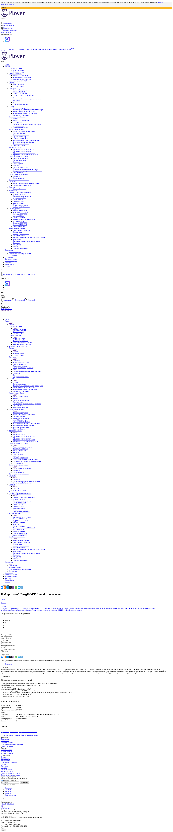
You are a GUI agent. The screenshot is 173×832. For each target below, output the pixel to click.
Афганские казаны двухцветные (24, 149)
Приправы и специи (20, 93)
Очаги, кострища (18, 178)
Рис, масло (16, 101)
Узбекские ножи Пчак (20, 128)
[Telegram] (21, 587)
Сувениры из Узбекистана (22, 185)
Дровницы (16, 176)
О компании (9, 250)
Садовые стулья (18, 201)
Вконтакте (8, 788)
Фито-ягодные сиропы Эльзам (23, 142)
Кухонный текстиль (19, 189)
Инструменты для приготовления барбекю (27, 171)
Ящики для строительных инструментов (27, 241)
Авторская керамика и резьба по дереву (26, 183)
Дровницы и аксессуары (21, 115)
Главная (7, 65)
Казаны (15, 119)
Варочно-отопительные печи (19, 180)
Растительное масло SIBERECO (24, 219)
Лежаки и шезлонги (19, 194)
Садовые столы (18, 200)
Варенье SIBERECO (20, 210)
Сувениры (13, 182)
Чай (14, 102)
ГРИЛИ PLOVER (15, 74)
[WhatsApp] (16, 587)
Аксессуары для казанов (21, 120)
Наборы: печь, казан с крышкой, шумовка (27, 124)
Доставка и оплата (11, 259)
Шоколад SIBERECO (20, 223)
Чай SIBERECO (18, 221)
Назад (11, 323)
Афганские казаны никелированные (25, 155)
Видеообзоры (9, 264)
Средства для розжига (20, 167)
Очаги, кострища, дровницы (19, 174)
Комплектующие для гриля (22, 79)
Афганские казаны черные (22, 151)
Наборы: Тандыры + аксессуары (24, 111)
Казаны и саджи (6, 769)
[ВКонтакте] (2, 587)
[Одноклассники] (5, 587)
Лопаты (15, 246)
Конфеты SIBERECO (20, 214)
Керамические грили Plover (22, 77)
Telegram (8, 790)
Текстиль (12, 187)
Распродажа (13, 191)
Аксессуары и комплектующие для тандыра (28, 110)
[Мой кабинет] (2, 277)
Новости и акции (15, 252)
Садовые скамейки (19, 198)
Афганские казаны (15, 147)
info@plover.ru (5, 808)
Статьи (7, 266)
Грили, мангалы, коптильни (19, 156)
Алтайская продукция (17, 129)
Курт (14, 97)
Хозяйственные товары (17, 228)
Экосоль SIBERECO (20, 225)
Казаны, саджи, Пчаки (17, 117)
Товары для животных (20, 248)
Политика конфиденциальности (20, 253)
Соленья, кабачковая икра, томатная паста (27, 99)
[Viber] (13, 587)
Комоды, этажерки (19, 203)
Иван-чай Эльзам (19, 133)
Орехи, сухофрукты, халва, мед (23, 95)
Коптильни (16, 162)
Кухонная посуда (18, 70)
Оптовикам (13, 255)
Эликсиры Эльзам (19, 146)
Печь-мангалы (18, 173)
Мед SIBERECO (18, 216)
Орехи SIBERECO (19, 217)
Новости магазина (9, 780)
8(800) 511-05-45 (6, 309)
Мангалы (16, 165)
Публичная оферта (7, 746)
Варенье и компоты (19, 92)
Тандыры (12, 106)
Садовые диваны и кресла (22, 196)
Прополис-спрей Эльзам (21, 138)
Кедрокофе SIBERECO (20, 212)
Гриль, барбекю (18, 164)
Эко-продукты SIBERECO (18, 208)
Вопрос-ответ (5, 760)
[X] (10, 587)
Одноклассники (10, 795)
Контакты (8, 262)
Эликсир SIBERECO (20, 226)
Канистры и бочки (19, 235)
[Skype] (19, 587)
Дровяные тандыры (19, 108)
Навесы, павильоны (19, 160)
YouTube (8, 791)
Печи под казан (18, 122)
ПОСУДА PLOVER (16, 68)
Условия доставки (7, 751)
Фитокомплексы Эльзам (21, 144)
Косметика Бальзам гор (21, 135)
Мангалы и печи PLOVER (18, 81)
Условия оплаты (6, 750)
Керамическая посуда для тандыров (25, 113)
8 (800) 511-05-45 (6, 32)
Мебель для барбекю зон (21, 207)
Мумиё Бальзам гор (19, 137)
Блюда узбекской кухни (21, 90)
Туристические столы (20, 205)
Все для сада (17, 244)
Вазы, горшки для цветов (21, 230)
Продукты (13, 88)
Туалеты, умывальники (21, 234)
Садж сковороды (18, 126)
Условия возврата (7, 753)
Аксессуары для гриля (20, 75)
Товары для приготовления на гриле (25, 169)
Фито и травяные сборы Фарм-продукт (26, 140)
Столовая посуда (18, 72)
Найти (3, 830)
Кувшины (16, 243)
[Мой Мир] (7, 587)
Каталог (8, 66)
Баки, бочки (17, 239)
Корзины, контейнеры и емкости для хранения (29, 237)
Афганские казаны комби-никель (24, 153)
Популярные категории (9, 762)
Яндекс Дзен (9, 793)
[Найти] (1, 272)
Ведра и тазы (17, 232)
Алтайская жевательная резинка (24, 131)
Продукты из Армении (21, 104)
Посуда (12, 83)
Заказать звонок (6, 310)
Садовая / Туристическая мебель (20, 192)
